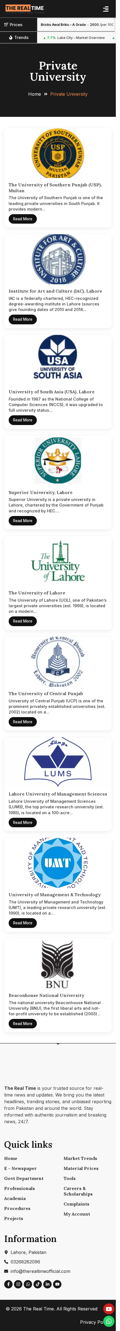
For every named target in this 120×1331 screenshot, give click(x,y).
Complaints (76, 1204)
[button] (105, 8)
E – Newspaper (20, 1168)
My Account (77, 1214)
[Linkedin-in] (47, 1284)
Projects (13, 1218)
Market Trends (80, 1158)
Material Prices (81, 1168)
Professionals (19, 1188)
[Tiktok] (37, 1284)
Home (10, 1158)
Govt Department (24, 1178)
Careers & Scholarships (78, 1191)
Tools (70, 1178)
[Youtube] (57, 1284)
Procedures (17, 1208)
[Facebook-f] (8, 1284)
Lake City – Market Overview (67, 38)
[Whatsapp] (28, 1284)
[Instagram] (18, 1284)
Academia (15, 1198)
